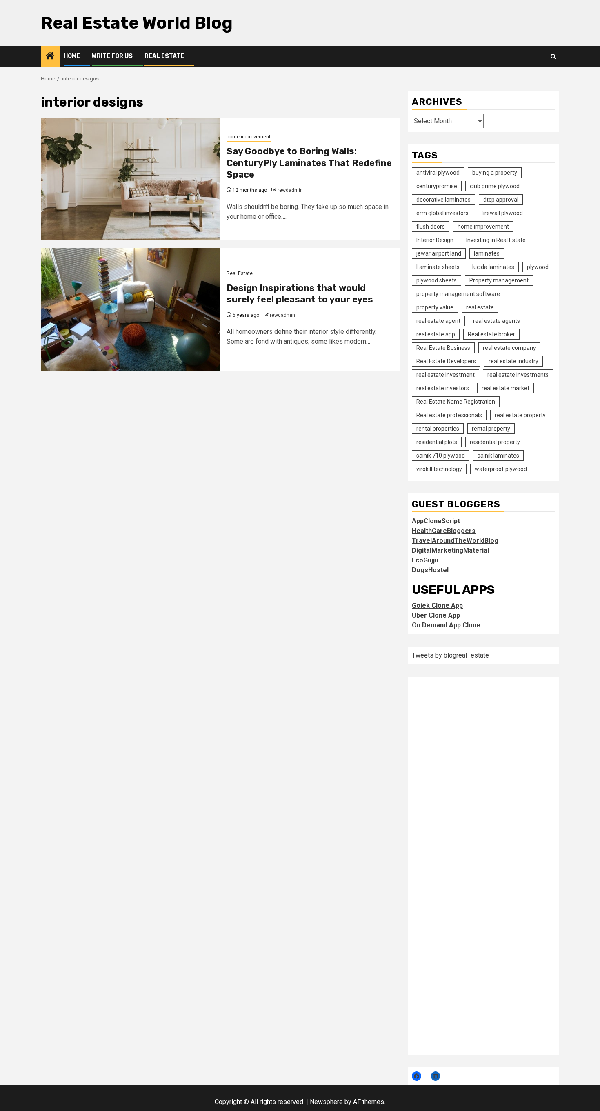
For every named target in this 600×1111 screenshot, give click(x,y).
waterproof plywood (501, 469)
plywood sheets (436, 280)
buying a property (494, 172)
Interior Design (434, 240)
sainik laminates (498, 455)
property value (434, 307)
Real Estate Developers (446, 361)
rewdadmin (290, 190)
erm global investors (442, 213)
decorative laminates (443, 199)
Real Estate (164, 56)
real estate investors (442, 388)
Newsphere (326, 1102)
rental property (491, 428)
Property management (499, 280)
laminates (487, 253)
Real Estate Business (443, 347)
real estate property (520, 415)
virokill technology (439, 469)
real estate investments (518, 374)
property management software (458, 294)
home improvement (249, 137)
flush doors (430, 226)
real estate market (505, 388)
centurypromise (436, 186)
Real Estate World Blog (137, 23)
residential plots (436, 442)
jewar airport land (438, 253)
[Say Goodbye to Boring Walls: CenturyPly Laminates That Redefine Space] (130, 179)
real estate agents (496, 321)
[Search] (553, 56)
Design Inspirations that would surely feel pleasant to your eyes (300, 293)
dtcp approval (500, 199)
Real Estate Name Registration (455, 401)
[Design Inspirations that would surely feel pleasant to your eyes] (130, 309)
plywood (538, 267)
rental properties (437, 428)
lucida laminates (493, 267)
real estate (480, 307)
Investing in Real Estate (496, 240)
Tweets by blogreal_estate (450, 655)
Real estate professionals (449, 415)
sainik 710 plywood (440, 455)
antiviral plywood (438, 172)
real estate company (509, 347)
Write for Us (112, 56)
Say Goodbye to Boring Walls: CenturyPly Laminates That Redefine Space (309, 163)
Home (72, 56)
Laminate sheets (438, 267)
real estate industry (513, 361)
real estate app (435, 334)
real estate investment (445, 374)
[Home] (50, 56)
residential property (495, 442)
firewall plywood (502, 213)
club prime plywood (495, 186)
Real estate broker (491, 334)
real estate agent (438, 321)
